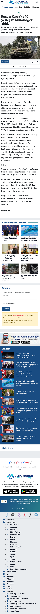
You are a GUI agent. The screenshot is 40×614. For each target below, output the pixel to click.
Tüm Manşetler (16, 606)
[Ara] (37, 2)
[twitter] (13, 515)
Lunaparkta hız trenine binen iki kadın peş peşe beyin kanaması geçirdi (29, 238)
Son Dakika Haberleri (18, 608)
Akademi (13, 527)
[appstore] (11, 492)
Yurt (12, 567)
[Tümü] (37, 448)
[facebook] (7, 515)
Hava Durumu (15, 596)
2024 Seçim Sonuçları (18, 569)
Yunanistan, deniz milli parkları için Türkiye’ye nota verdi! (9, 238)
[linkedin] (36, 515)
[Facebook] (9, 462)
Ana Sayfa (10, 520)
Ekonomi (35, 7)
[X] (13, 462)
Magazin (13, 549)
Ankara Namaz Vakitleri (19, 599)
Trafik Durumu (15, 601)
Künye (12, 467)
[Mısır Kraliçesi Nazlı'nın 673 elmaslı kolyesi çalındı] (29, 269)
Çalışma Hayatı (16, 562)
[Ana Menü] (2, 2)
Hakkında (6, 467)
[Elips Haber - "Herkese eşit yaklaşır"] (19, 2)
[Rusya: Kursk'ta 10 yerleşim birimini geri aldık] (20, 47)
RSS (5, 501)
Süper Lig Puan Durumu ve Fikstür (23, 604)
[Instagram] (20, 462)
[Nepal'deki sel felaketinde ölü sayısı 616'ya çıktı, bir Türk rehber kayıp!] (10, 269)
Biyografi (10, 581)
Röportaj (10, 579)
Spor (12, 557)
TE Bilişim (25, 509)
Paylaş (6, 61)
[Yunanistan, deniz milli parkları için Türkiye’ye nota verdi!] (10, 230)
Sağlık (12, 554)
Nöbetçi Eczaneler (17, 594)
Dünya (20, 13)
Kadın (12, 564)
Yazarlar (10, 576)
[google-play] (28, 492)
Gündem (18, 7)
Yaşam (12, 559)
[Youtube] (27, 462)
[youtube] (24, 515)
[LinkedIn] (23, 462)
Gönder (6, 309)
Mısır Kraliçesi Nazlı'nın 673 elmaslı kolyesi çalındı (29, 277)
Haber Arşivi (32, 467)
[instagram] (18, 515)
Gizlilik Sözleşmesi (21, 467)
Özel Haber (8, 7)
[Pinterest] (16, 462)
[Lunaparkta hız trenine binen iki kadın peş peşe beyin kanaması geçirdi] (29, 230)
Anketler (10, 584)
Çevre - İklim (15, 534)
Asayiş (12, 529)
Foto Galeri (11, 571)
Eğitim (12, 539)
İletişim (20, 469)
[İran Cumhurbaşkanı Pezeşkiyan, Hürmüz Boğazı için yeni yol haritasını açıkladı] (10, 249)
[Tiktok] (30, 462)
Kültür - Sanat (15, 547)
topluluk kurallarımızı (19, 315)
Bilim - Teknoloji (16, 532)
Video (9, 574)
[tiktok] (30, 515)
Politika (27, 7)
